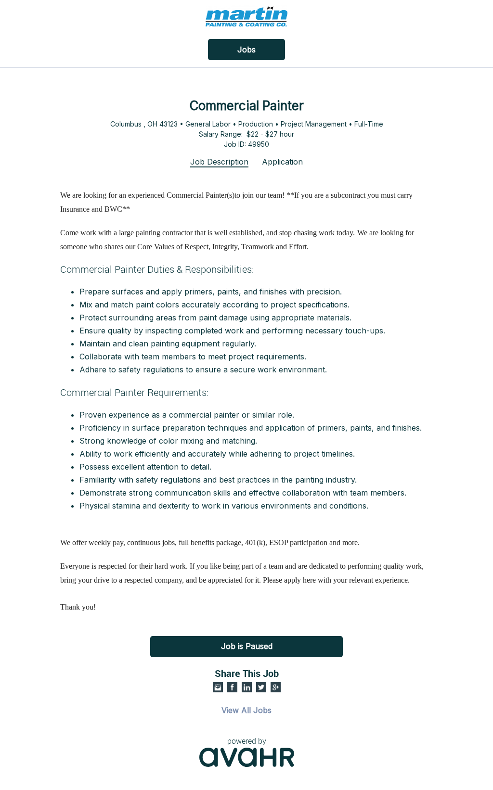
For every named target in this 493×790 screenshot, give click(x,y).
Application (282, 161)
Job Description (219, 161)
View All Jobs (246, 710)
